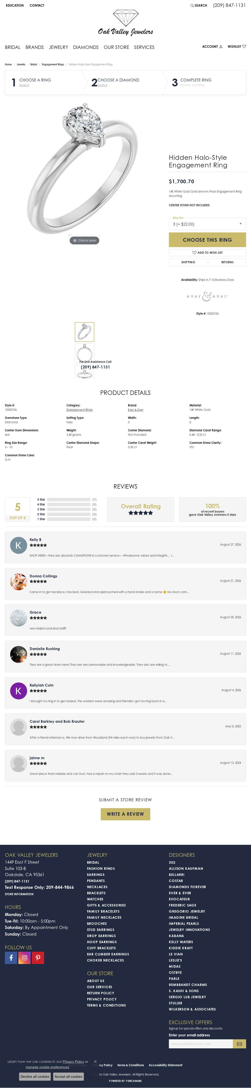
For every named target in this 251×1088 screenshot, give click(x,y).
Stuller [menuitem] (175, 1003)
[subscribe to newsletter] (239, 1043)
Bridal (13, 47)
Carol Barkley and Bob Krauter (57, 721)
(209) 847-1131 (95, 367)
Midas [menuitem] (174, 966)
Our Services (100, 987)
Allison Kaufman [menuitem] (186, 868)
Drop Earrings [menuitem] (101, 936)
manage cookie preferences (47, 1067)
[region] (84, 173)
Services (144, 47)
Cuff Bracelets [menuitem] (101, 948)
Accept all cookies (68, 1076)
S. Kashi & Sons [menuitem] (184, 991)
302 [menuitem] (172, 862)
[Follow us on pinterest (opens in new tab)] (38, 958)
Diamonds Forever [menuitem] (187, 887)
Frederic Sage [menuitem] (182, 905)
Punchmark (134, 1080)
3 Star (41, 509)
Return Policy (100, 993)
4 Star (41, 504)
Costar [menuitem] (176, 881)
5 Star (41, 499)
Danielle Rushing (45, 648)
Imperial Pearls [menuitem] (184, 923)
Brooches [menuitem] (97, 923)
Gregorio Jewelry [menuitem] (187, 911)
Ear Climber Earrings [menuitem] (108, 954)
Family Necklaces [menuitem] (104, 917)
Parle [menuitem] (174, 978)
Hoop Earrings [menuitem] (102, 942)
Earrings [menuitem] (96, 874)
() (94, 499)
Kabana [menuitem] (176, 936)
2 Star (41, 514)
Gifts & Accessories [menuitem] (106, 905)
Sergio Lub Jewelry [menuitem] (187, 997)
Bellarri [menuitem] (176, 874)
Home (8, 64)
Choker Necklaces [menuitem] (105, 960)
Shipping (188, 262)
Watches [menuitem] (95, 899)
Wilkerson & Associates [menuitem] (192, 1009)
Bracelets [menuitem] (96, 893)
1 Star (41, 519)
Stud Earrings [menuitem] (100, 930)
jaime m (37, 758)
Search (24, 85)
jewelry (21, 64)
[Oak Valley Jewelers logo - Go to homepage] (125, 23)
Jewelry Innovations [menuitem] (189, 930)
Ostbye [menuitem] (175, 972)
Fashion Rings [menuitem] (101, 868)
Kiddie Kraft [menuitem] (181, 948)
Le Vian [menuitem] (176, 954)
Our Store (116, 47)
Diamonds (86, 47)
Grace (35, 612)
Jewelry (58, 47)
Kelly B (35, 539)
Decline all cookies (35, 1076)
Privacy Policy (102, 999)
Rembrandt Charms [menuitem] (188, 985)
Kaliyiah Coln (41, 685)
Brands (34, 47)
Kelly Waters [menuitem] (181, 942)
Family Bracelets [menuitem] (103, 911)
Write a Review (125, 814)
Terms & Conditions (106, 1005)
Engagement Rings (53, 64)
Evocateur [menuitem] (179, 899)
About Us (95, 981)
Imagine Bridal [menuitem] (183, 917)
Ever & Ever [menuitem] (180, 893)
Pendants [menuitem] (96, 881)
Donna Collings (43, 576)
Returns (227, 262)
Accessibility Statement (165, 1065)
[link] (36, 5)
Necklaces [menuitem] (97, 887)
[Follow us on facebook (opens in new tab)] (11, 958)
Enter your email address (189, 1035)
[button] (14, 5)
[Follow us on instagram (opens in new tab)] (24, 958)
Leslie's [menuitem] (175, 960)
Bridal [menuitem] (93, 862)
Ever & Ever (135, 410)
